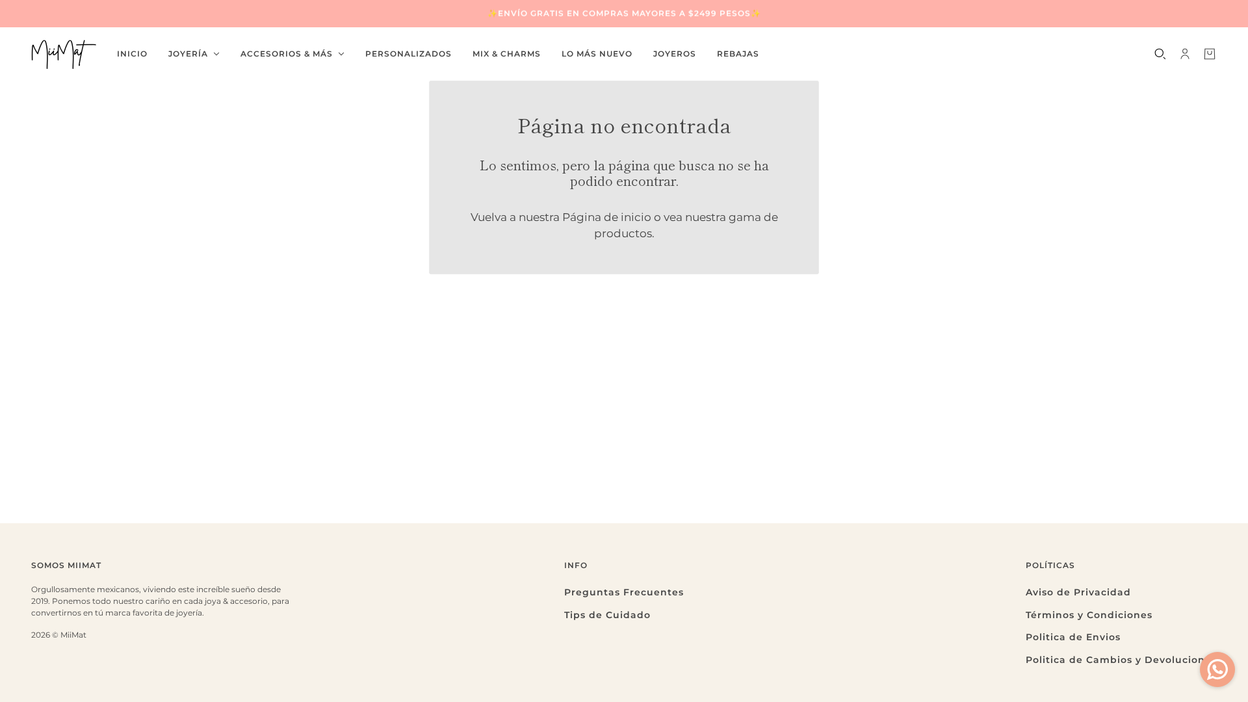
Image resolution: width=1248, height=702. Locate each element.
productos (623, 233)
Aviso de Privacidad (1078, 592)
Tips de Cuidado (607, 615)
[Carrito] (1209, 54)
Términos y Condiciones (1089, 615)
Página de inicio (606, 217)
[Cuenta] (1185, 54)
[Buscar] (1160, 54)
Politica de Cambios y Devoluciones (1121, 660)
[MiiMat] (63, 54)
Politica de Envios (1073, 637)
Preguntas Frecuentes (624, 592)
